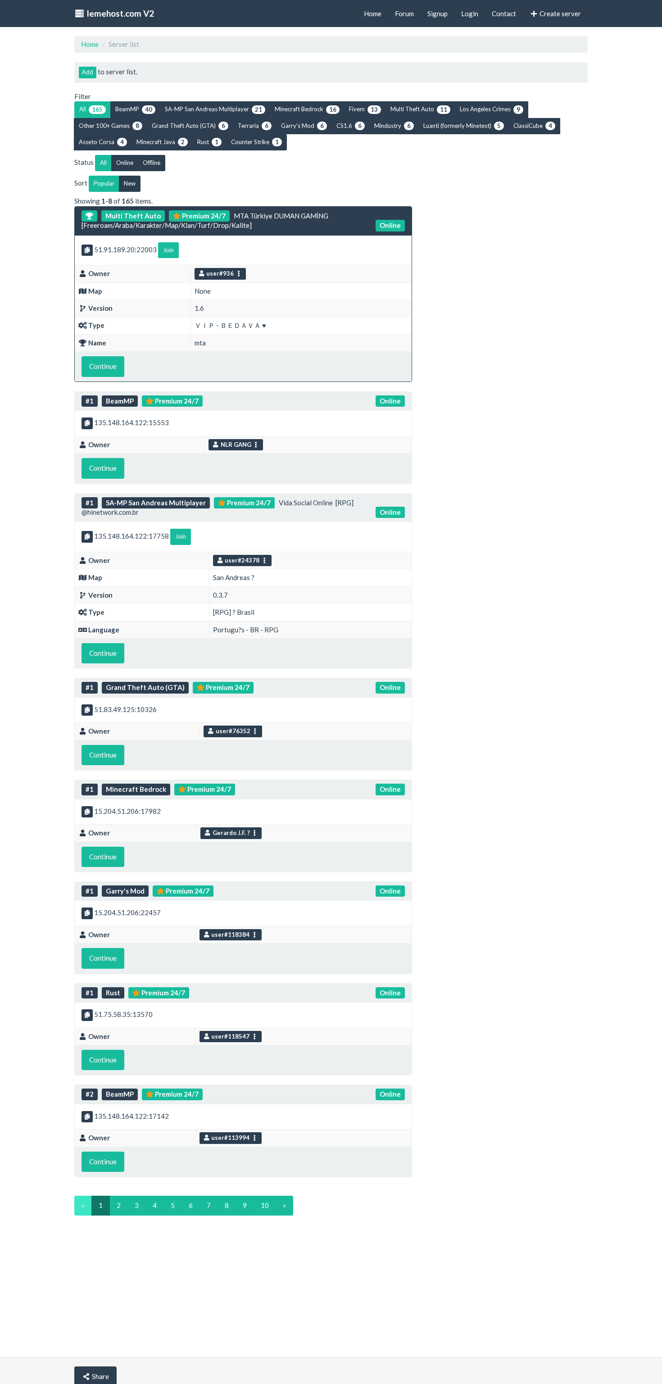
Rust (207, 141)
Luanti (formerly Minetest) (462, 125)
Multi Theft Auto (418, 109)
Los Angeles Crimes (490, 109)
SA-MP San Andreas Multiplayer (213, 109)
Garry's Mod (302, 125)
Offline (151, 162)
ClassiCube (532, 125)
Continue (103, 366)
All (91, 109)
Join (168, 250)
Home (90, 44)
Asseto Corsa (101, 141)
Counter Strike (255, 141)
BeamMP (133, 109)
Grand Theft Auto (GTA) (188, 125)
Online (124, 162)
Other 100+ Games (109, 125)
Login (469, 13)
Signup (437, 13)
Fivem (363, 109)
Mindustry (392, 125)
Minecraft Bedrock (305, 109)
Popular (104, 183)
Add (87, 72)
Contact (504, 13)
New (130, 183)
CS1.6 (349, 125)
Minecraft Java (160, 141)
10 (265, 1205)
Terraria (253, 125)
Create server (559, 13)
